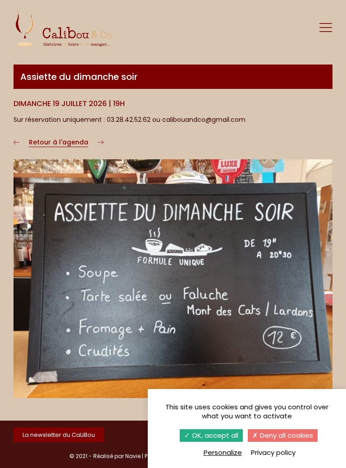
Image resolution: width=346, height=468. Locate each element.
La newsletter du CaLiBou (59, 435)
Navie (133, 456)
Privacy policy (273, 452)
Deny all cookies (285, 435)
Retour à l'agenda (58, 142)
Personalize (223, 452)
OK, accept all (214, 435)
